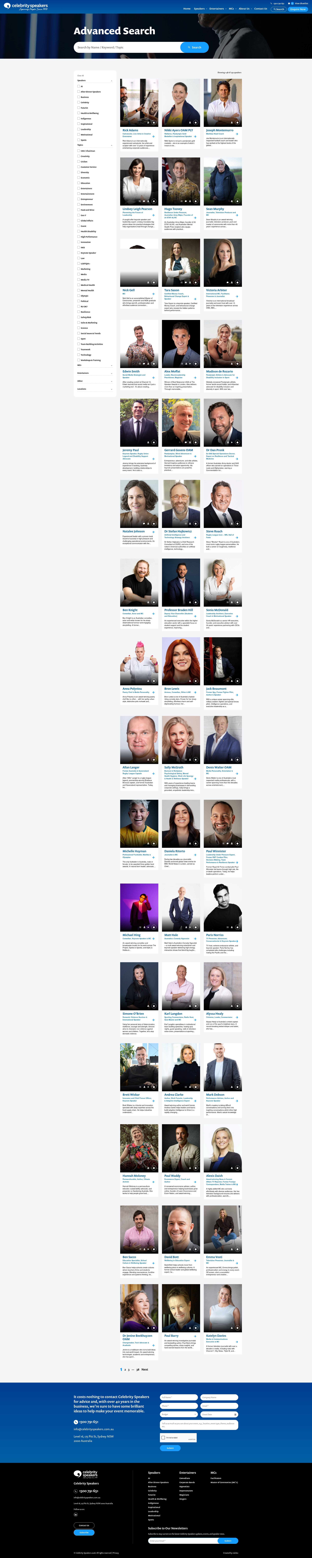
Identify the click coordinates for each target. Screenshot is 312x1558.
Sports (83, 140)
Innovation (86, 242)
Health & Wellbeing (90, 113)
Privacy (116, 1553)
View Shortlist (300, 3)
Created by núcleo (230, 1553)
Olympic (84, 295)
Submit (170, 1448)
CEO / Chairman (88, 151)
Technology (86, 355)
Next (144, 1369)
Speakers (154, 1473)
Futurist (84, 107)
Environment (87, 204)
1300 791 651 (279, 3)
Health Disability (88, 231)
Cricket (84, 161)
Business (85, 97)
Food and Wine (87, 210)
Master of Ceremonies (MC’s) (224, 1482)
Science (84, 328)
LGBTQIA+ (85, 263)
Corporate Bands (187, 1482)
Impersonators (186, 1490)
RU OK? (84, 306)
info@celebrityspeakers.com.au (94, 1429)
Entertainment (87, 193)
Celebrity (85, 102)
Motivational (87, 134)
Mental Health (87, 290)
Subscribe (84, 1532)
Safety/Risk (86, 317)
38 (137, 1369)
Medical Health (88, 285)
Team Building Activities (92, 344)
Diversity (85, 172)
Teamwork (85, 349)
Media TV (85, 279)
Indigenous (86, 118)
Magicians (184, 1494)
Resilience (85, 312)
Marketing (85, 269)
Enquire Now (298, 9)
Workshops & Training (91, 360)
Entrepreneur (87, 199)
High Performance (89, 236)
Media (84, 274)
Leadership (86, 129)
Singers (182, 1499)
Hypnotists (184, 1486)
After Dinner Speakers (91, 91)
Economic (85, 177)
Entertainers (86, 188)
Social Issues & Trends (91, 333)
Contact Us (84, 1525)
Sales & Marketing (89, 322)
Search (280, 9)
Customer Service (89, 167)
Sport (83, 338)
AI (82, 86)
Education (85, 183)
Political (84, 301)
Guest (83, 226)
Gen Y (83, 215)
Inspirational (86, 124)
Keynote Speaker (88, 253)
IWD (83, 247)
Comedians (184, 1478)
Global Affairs (87, 220)
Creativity (85, 156)
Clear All (80, 75)
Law (82, 258)
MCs (214, 1473)
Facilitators (216, 1478)
